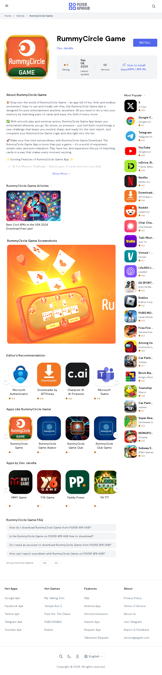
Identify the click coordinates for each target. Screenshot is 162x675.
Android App (92, 606)
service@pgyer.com (136, 637)
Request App (92, 630)
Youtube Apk (13, 630)
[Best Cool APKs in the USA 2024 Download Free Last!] (33, 206)
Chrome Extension (96, 614)
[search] (153, 6)
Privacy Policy (133, 598)
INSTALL (145, 43)
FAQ (86, 598)
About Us (130, 614)
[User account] (77, 656)
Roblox (48, 630)
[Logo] (79, 6)
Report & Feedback (136, 630)
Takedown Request (96, 637)
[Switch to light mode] (69, 656)
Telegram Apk (13, 622)
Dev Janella (65, 48)
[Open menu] (7, 6)
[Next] (108, 294)
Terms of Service (135, 606)
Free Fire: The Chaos (57, 614)
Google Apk (12, 598)
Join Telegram (133, 622)
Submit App (92, 622)
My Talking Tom (54, 598)
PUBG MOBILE (53, 622)
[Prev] (13, 294)
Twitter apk (12, 614)
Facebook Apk (14, 606)
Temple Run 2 (53, 606)
